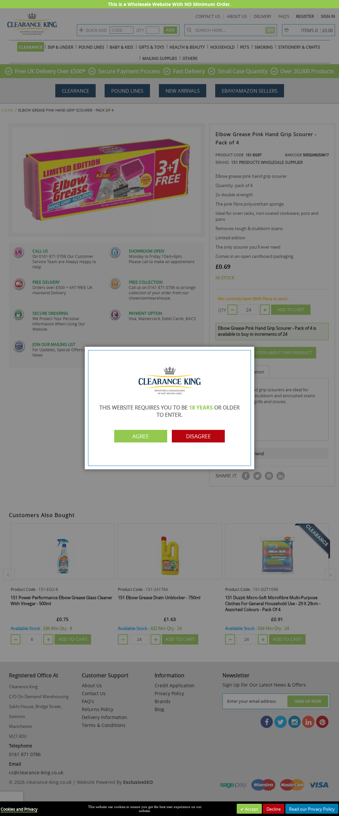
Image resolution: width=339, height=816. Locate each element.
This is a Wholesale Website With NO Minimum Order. (169, 4)
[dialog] (169, 408)
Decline (273, 809)
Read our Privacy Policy (312, 809)
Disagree (198, 436)
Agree (140, 436)
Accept (251, 809)
